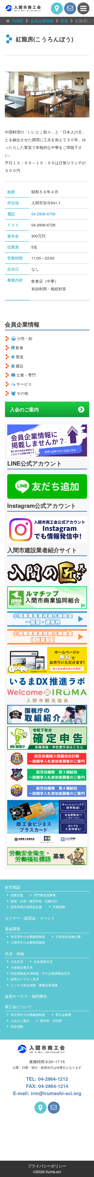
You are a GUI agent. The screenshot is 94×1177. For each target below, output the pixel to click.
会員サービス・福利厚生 (26, 996)
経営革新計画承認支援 (26, 906)
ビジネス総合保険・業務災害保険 (34, 985)
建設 (19, 366)
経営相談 (12, 887)
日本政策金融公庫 (68, 936)
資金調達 (12, 928)
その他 (22, 393)
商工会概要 (63, 1014)
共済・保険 (14, 953)
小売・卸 (24, 338)
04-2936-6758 (43, 214)
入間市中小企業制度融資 (28, 942)
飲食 (19, 347)
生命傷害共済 (43, 961)
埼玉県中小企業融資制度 (28, 936)
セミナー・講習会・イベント (30, 918)
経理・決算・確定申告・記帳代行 (34, 901)
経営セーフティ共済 (25, 979)
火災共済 (17, 961)
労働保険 (59, 906)
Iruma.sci (53, 1171)
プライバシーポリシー (47, 1166)
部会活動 (17, 1026)
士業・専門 (26, 375)
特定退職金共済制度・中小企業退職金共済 (40, 973)
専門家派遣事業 (45, 895)
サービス (24, 384)
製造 (20, 356)
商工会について (18, 1006)
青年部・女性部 (51, 1020)
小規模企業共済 (22, 967)
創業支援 (17, 895)
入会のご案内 (24, 409)
